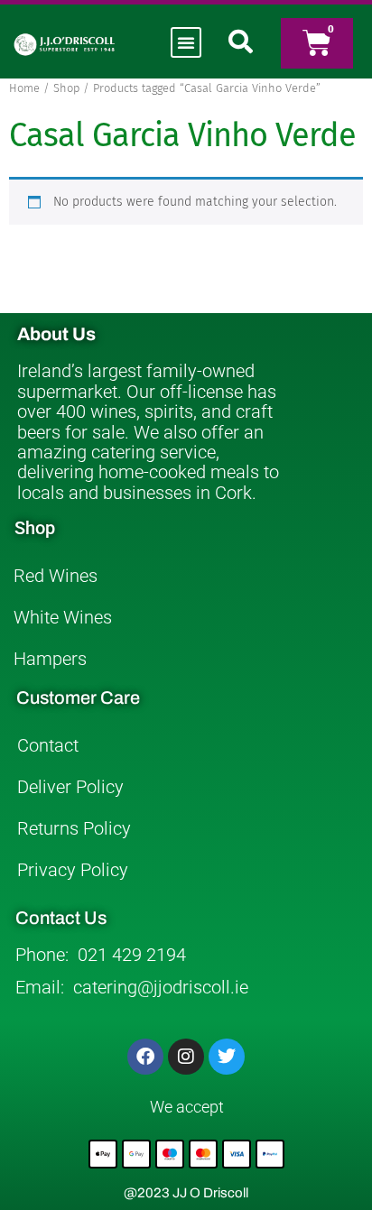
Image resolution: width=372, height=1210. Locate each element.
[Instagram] (186, 1057)
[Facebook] (145, 1057)
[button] (186, 42)
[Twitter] (227, 1057)
